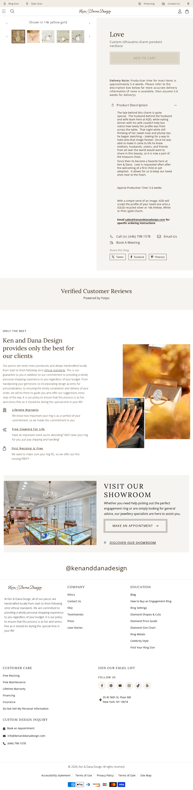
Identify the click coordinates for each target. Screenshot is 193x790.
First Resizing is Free (27, 448)
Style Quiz (36, 3)
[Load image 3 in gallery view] (48, 36)
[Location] (188, 3)
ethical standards (54, 370)
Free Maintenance (14, 682)
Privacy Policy (105, 775)
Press (70, 621)
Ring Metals (137, 634)
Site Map (146, 775)
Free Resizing (11, 675)
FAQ (70, 608)
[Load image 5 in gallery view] (77, 36)
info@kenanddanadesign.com (26, 736)
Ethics (71, 594)
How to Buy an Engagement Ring (151, 601)
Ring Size (13, 3)
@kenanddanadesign (96, 568)
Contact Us (173, 3)
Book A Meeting (128, 242)
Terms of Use (83, 775)
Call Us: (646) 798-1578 (133, 236)
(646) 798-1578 (17, 743)
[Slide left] (7, 23)
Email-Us (170, 236)
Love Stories (75, 627)
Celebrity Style (139, 641)
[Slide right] (89, 23)
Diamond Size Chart (142, 627)
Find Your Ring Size (142, 647)
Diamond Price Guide (143, 621)
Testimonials (75, 614)
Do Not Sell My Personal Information (26, 708)
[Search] (12, 11)
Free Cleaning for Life (28, 429)
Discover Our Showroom (133, 543)
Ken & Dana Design (90, 766)
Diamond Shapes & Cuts (145, 614)
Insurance (9, 702)
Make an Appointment (133, 526)
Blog (133, 594)
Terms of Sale (127, 775)
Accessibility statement (55, 775)
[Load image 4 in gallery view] (63, 36)
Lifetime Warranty (25, 410)
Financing (148, 3)
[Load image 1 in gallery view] (18, 36)
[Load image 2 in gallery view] (33, 36)
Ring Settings (138, 608)
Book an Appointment (20, 728)
